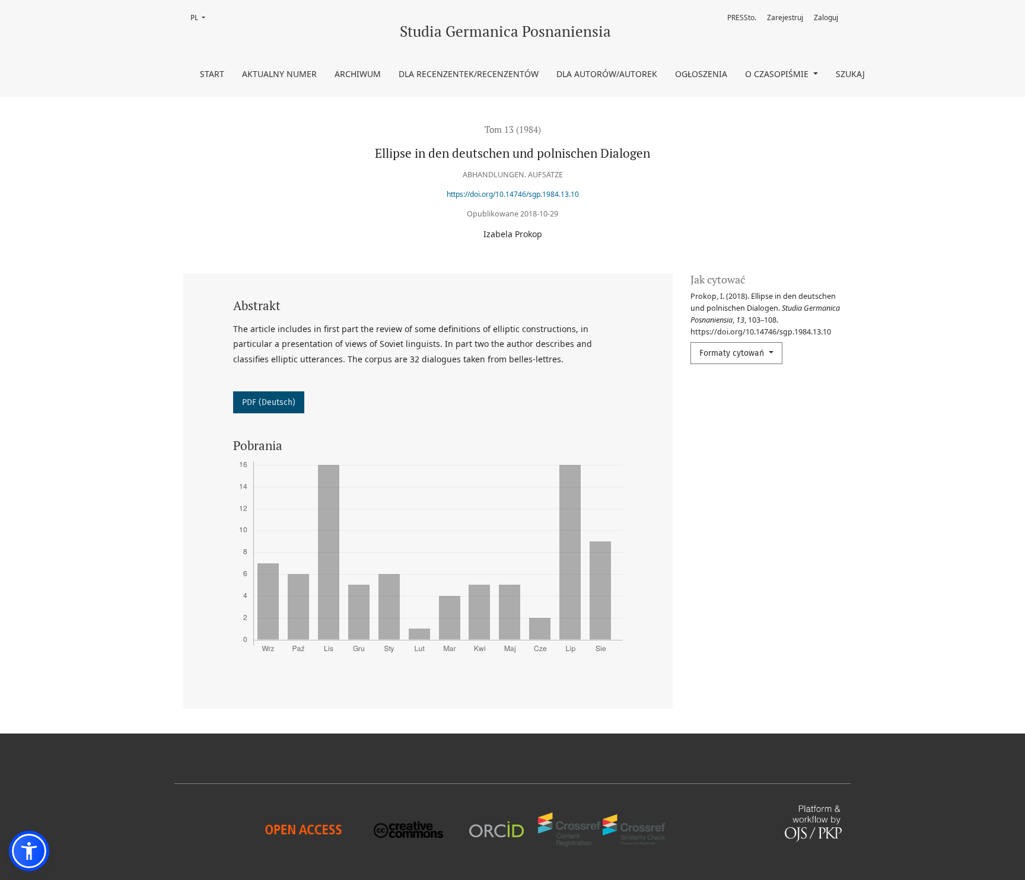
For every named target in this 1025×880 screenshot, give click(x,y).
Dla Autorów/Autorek (606, 73)
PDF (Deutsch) (268, 402)
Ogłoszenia (701, 73)
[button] (29, 851)
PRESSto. (741, 17)
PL (201, 17)
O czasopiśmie (778, 73)
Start (212, 73)
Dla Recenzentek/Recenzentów (469, 73)
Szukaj (850, 73)
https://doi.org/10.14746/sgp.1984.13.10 (513, 194)
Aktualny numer (279, 73)
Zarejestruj (785, 17)
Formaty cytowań (732, 353)
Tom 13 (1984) (513, 129)
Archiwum (358, 73)
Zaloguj (826, 17)
